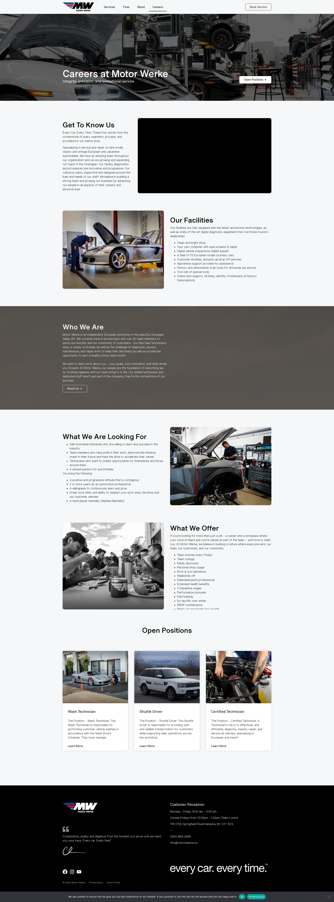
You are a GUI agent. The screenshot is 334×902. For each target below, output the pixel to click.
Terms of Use (113, 882)
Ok (242, 896)
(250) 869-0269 (180, 836)
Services (109, 7)
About (141, 7)
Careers (158, 7)
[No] (328, 896)
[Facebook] (65, 871)
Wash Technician (82, 711)
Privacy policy (256, 896)
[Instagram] (72, 871)
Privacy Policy (96, 882)
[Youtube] (79, 871)
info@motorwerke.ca (183, 842)
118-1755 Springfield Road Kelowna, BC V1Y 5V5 (201, 824)
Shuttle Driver (151, 711)
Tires (126, 7)
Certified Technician (227, 711)
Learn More (75, 746)
